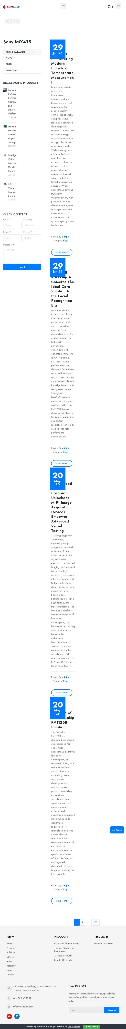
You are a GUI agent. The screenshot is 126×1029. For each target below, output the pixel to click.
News (9, 57)
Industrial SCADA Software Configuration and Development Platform (15, 101)
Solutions (11, 952)
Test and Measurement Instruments (64, 949)
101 (95, 922)
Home (8, 28)
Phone (26, 232)
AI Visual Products (63, 955)
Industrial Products (63, 960)
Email (6, 232)
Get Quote (117, 830)
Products (11, 948)
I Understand (91, 1026)
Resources (11, 965)
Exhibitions (12, 70)
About (9, 961)
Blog (9, 64)
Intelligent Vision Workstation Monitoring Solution (14, 163)
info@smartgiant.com (23, 1006)
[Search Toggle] (109, 7)
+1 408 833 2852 (22, 998)
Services (10, 956)
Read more (61, 252)
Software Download (103, 943)
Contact (10, 974)
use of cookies (74, 1026)
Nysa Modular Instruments (66, 943)
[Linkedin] (17, 1016)
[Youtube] (9, 1016)
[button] (63, 6)
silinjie (65, 236)
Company (27, 219)
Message (7, 244)
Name (6, 219)
